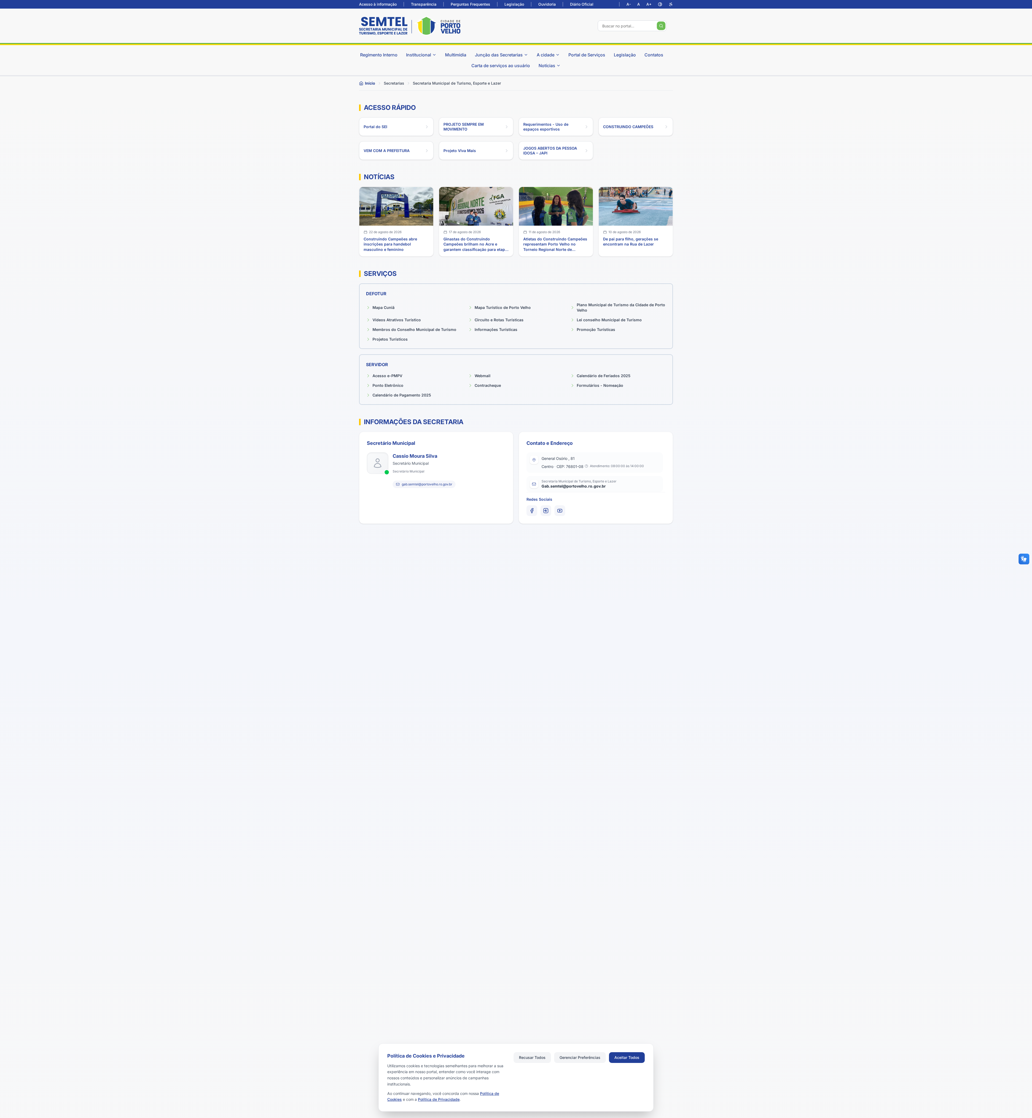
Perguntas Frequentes (470, 4)
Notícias (547, 65)
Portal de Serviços (586, 54)
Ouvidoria (547, 4)
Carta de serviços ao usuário (500, 65)
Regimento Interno (378, 54)
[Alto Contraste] (660, 4)
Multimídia (455, 54)
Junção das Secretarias (499, 54)
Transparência (423, 4)
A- (628, 4)
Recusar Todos (532, 1057)
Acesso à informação (378, 4)
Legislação (514, 4)
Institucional (418, 54)
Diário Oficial (581, 4)
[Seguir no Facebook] (531, 510)
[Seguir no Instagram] (545, 510)
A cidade (545, 54)
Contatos (653, 54)
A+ (648, 4)
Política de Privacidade (439, 1099)
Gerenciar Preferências (580, 1057)
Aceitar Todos (626, 1057)
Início (370, 83)
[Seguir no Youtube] (559, 510)
